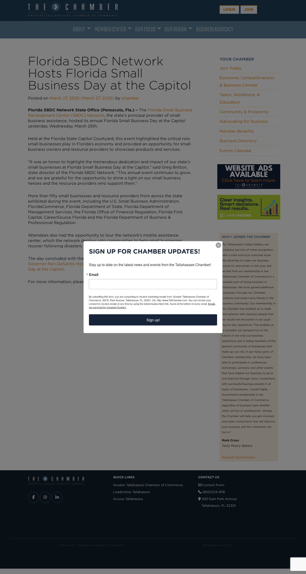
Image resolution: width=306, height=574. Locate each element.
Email (93, 274)
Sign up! (153, 319)
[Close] (218, 245)
